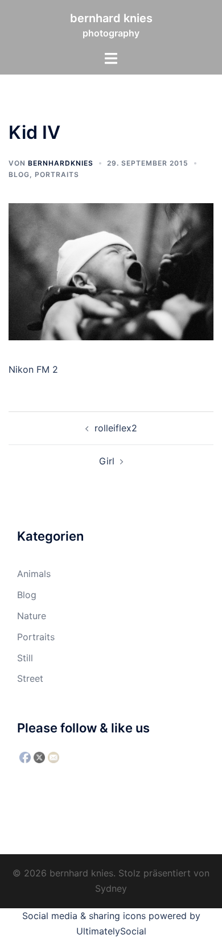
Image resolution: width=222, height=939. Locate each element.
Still (25, 658)
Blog (19, 174)
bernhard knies (111, 18)
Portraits (57, 174)
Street (30, 678)
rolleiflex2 (115, 428)
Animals (34, 573)
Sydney (111, 888)
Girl (106, 461)
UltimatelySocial (111, 931)
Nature (31, 615)
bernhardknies (60, 163)
